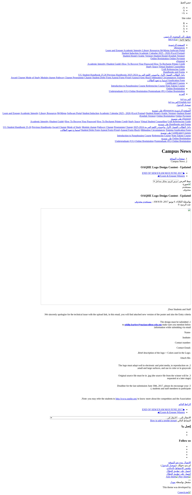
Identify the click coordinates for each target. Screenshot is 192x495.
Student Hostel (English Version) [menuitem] (169, 56)
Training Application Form (178, 130)
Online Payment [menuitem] (177, 58)
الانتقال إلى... (184, 417)
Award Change (59, 127)
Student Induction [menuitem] (130, 53)
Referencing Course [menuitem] (155, 86)
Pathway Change (105, 127)
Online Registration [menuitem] (160, 58)
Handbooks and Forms (174, 124)
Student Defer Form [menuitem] (102, 77)
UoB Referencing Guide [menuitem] (173, 69)
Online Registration (165, 116)
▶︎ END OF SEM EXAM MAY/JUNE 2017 (163, 173)
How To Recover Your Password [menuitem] (138, 64)
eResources (163, 110)
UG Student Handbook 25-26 (17, 127)
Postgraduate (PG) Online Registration (172, 141)
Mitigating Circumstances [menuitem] (164, 77)
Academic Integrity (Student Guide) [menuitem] (104, 64)
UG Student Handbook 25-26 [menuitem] (92, 75)
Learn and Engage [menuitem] (114, 50)
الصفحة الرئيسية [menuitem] (176, 45)
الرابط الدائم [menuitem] (185, 404)
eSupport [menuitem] (180, 61)
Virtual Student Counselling (154, 121)
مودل (173, 482)
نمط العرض (185, 181)
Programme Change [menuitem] (82, 77)
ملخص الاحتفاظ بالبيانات (179, 468)
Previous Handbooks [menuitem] (117, 75)
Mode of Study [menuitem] (33, 77)
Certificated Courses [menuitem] (175, 83)
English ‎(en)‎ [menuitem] (185, 102)
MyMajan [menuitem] (165, 50)
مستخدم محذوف (143, 201)
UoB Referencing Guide (179, 121)
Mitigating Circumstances (153, 130)
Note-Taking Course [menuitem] (175, 86)
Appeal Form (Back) (130, 130)
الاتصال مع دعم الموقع (179, 462)
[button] (185, 99)
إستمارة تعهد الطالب (70, 130)
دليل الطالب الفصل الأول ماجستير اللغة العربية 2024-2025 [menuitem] (156, 75)
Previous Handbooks (42, 127)
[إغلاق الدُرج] (189, 108)
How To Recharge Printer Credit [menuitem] (169, 64)
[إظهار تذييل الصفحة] (189, 480)
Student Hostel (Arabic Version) (161, 113)
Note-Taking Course (181, 135)
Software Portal (74, 113)
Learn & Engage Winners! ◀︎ (171, 176)
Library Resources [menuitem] (151, 50)
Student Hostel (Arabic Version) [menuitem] (138, 56)
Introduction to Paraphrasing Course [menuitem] (128, 86)
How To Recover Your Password (80, 121)
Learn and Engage (11, 113)
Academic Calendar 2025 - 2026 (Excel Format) (122, 113)
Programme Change (123, 127)
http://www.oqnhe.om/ (126, 398)
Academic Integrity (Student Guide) (47, 121)
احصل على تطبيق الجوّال (178, 471)
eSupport (181, 119)
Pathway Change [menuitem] (64, 77)
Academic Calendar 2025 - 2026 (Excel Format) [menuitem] (162, 53)
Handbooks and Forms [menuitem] (174, 72)
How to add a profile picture (163, 420)
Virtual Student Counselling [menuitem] (172, 66)
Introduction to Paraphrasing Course (134, 135)
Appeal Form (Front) (110, 130)
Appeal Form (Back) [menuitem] (142, 77)
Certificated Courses (176, 133)
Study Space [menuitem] (152, 66)
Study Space (134, 121)
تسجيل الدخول (183, 105)
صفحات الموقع (177, 158)
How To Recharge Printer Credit (112, 121)
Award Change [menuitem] (18, 77)
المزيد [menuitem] (182, 94)
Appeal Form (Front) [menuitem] (122, 77)
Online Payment (183, 116)
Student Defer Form (90, 130)
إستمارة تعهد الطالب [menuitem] (157, 80)
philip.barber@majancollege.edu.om (143, 324)
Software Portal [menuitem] (177, 50)
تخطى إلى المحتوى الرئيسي (177, 36)
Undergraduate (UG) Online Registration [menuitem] (128, 91)
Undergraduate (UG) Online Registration (134, 141)
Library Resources (48, 113)
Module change (89, 127)
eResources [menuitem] (179, 47)
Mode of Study (74, 127)
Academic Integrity (29, 113)
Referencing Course (161, 135)
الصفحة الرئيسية (182, 110)
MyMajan (61, 113)
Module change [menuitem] (48, 77)
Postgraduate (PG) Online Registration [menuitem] (166, 91)
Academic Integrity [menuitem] (132, 50)
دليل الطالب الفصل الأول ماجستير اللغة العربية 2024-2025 (162, 127)
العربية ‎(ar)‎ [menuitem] (173, 102)
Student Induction (90, 113)
